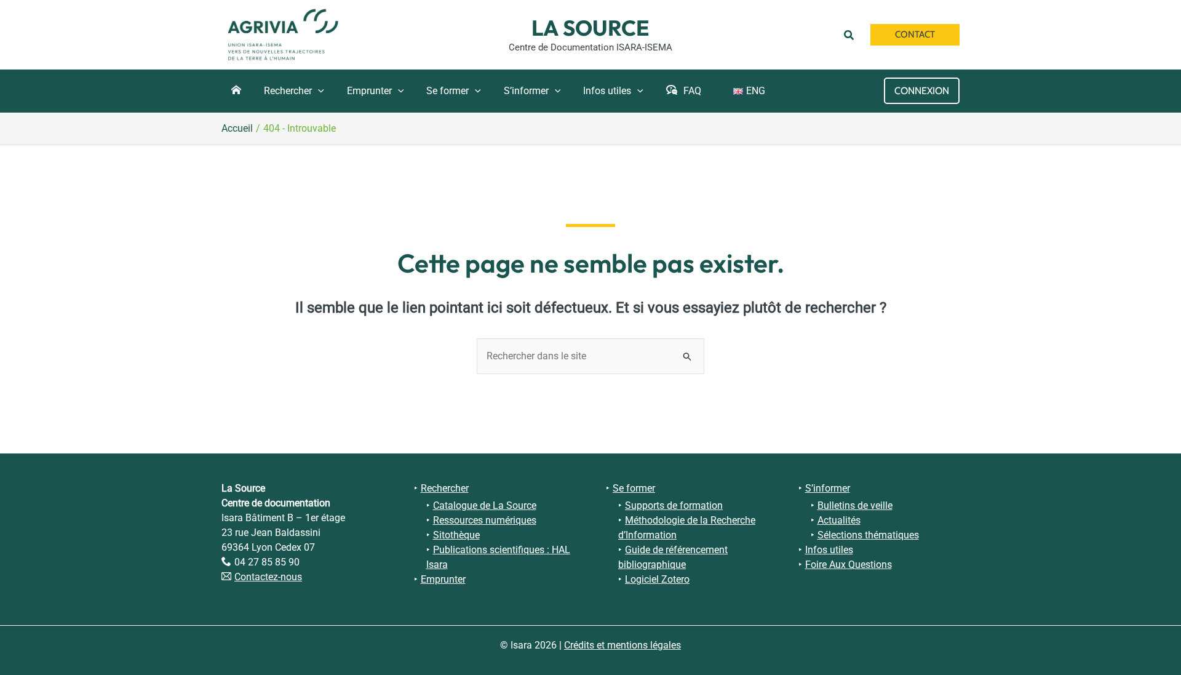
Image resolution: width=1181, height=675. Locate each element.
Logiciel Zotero (657, 579)
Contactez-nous (268, 577)
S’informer (827, 488)
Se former (634, 488)
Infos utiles (829, 550)
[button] (851, 34)
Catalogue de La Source (484, 505)
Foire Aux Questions (848, 564)
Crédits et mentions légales (622, 645)
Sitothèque (456, 535)
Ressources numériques (484, 520)
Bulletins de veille (855, 505)
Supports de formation (674, 505)
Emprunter (443, 579)
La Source (590, 27)
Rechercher (445, 488)
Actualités (839, 520)
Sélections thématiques (868, 535)
